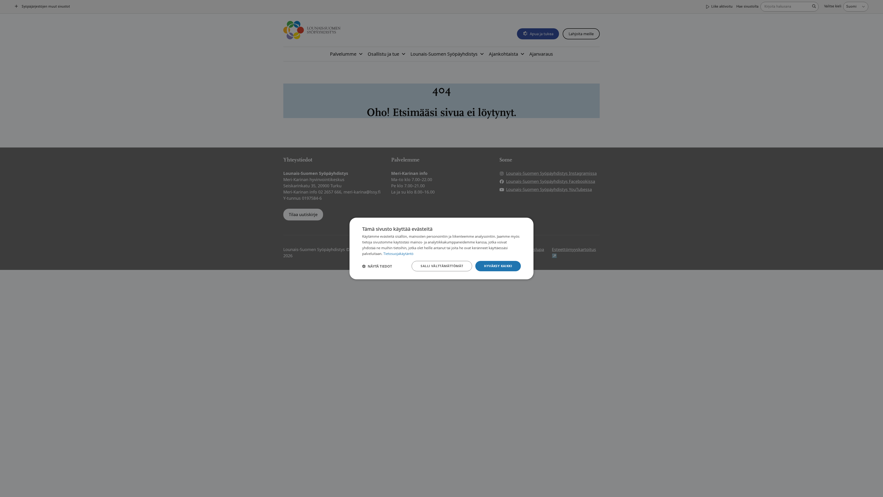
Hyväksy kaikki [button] (498, 266)
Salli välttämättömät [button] (442, 266)
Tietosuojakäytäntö (398, 253)
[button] (377, 266)
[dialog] (441, 248)
